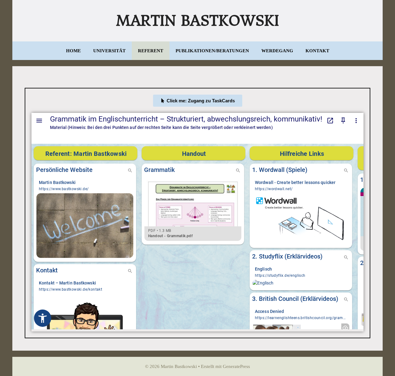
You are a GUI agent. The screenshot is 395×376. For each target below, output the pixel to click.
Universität (109, 50)
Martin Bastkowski (197, 20)
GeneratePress (236, 366)
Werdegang (277, 50)
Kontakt (317, 50)
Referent (150, 50)
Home (73, 50)
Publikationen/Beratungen (212, 50)
